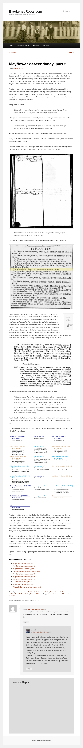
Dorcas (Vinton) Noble (56, 592)
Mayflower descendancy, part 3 (24, 566)
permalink (12, 596)
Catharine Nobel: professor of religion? (26, 571)
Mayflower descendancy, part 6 (24, 576)
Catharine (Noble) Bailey (41, 592)
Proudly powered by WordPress (41, 740)
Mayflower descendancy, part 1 (24, 563)
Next (71, 52)
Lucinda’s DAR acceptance (22, 582)
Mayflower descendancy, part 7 (24, 569)
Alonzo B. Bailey (29, 592)
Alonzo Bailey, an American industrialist (27, 587)
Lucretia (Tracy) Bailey (22, 594)
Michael (60, 594)
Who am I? (46, 45)
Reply (26, 622)
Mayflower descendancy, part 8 (24, 574)
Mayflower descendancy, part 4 (24, 579)
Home (11, 45)
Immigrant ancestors (23, 45)
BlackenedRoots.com (25, 11)
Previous (12, 52)
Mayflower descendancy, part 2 (24, 584)
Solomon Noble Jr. (35, 594)
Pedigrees (36, 45)
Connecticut (52, 594)
